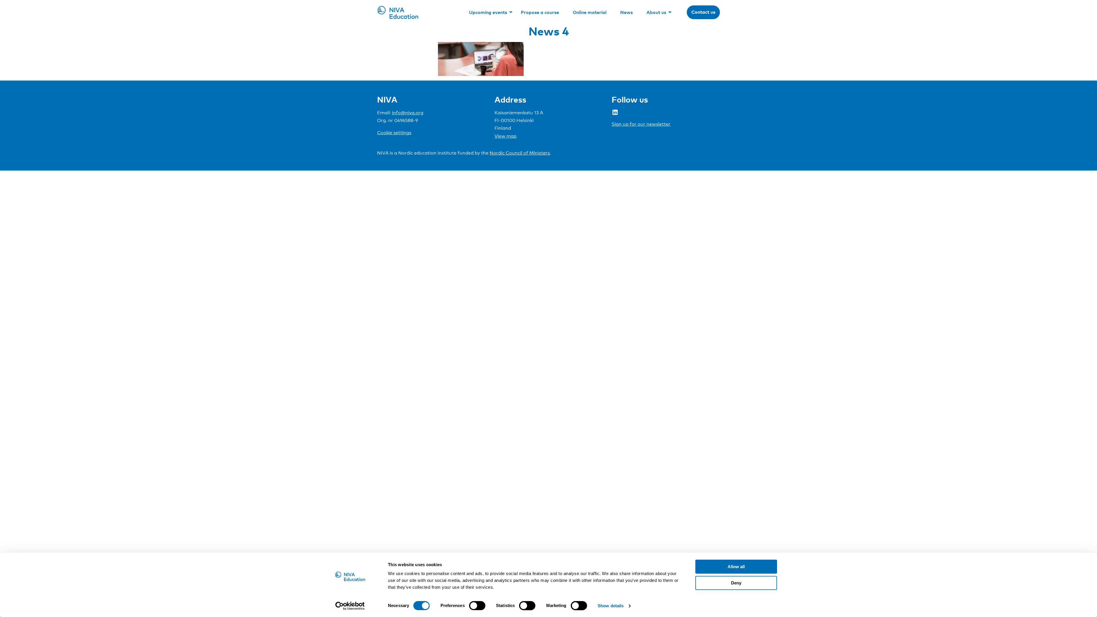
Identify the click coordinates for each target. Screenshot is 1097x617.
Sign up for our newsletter (641, 124)
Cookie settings (394, 132)
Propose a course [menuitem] (540, 12)
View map (506, 136)
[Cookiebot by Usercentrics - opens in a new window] (350, 606)
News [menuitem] (626, 12)
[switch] (477, 605)
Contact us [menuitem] (703, 12)
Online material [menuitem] (589, 12)
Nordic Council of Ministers (520, 153)
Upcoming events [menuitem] (488, 12)
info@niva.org (407, 112)
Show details (611, 605)
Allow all (736, 566)
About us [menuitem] (656, 12)
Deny (736, 582)
